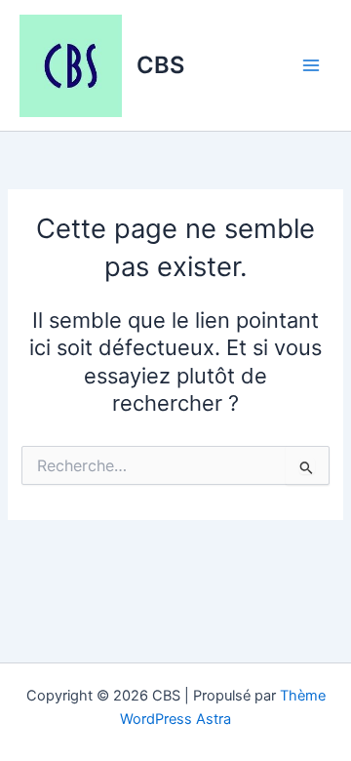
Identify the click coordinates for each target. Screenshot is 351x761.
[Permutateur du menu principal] (311, 65)
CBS (160, 65)
